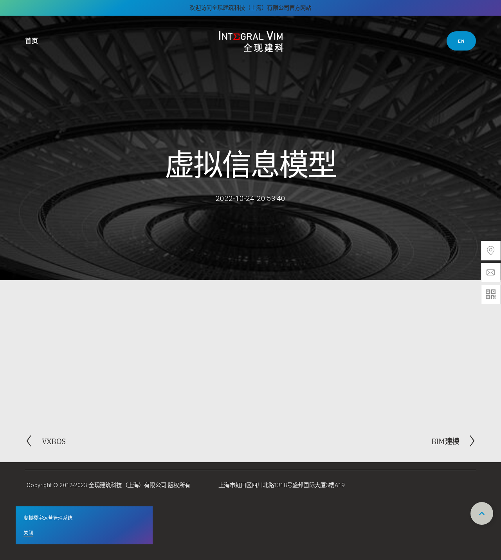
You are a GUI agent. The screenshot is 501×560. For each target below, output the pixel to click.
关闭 (28, 532)
